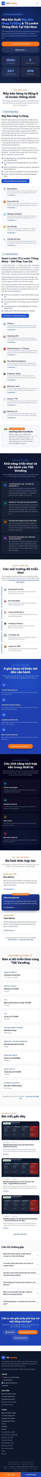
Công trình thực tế (7, 1440)
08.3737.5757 (8, 1380)
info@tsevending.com (10, 1383)
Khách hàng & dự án (8, 1443)
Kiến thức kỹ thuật (7, 1445)
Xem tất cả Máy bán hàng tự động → (15, 181)
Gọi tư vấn (11, 1474)
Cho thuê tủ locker (7, 1404)
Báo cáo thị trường (7, 1448)
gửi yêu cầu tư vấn (27, 939)
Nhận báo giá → (20, 50)
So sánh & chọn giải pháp (9, 1435)
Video (3, 1451)
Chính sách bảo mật (13, 1462)
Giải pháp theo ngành (8, 1418)
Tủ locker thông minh (8, 1396)
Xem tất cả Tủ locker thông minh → (15, 315)
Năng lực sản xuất (7, 1437)
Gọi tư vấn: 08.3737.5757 (21, 44)
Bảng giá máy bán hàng (9, 1402)
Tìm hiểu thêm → (9, 889)
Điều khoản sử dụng (27, 1464)
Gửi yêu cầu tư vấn (20, 1338)
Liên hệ (4, 1429)
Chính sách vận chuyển (27, 1462)
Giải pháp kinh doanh (8, 1399)
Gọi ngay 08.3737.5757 (28, 1332)
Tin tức (4, 1424)
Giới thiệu (4, 1426)
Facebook (5, 1385)
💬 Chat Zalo (10, 1332)
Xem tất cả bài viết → (20, 1234)
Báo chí (4, 1454)
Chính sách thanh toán (14, 1464)
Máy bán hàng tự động (9, 1394)
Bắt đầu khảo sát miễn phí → (20, 746)
